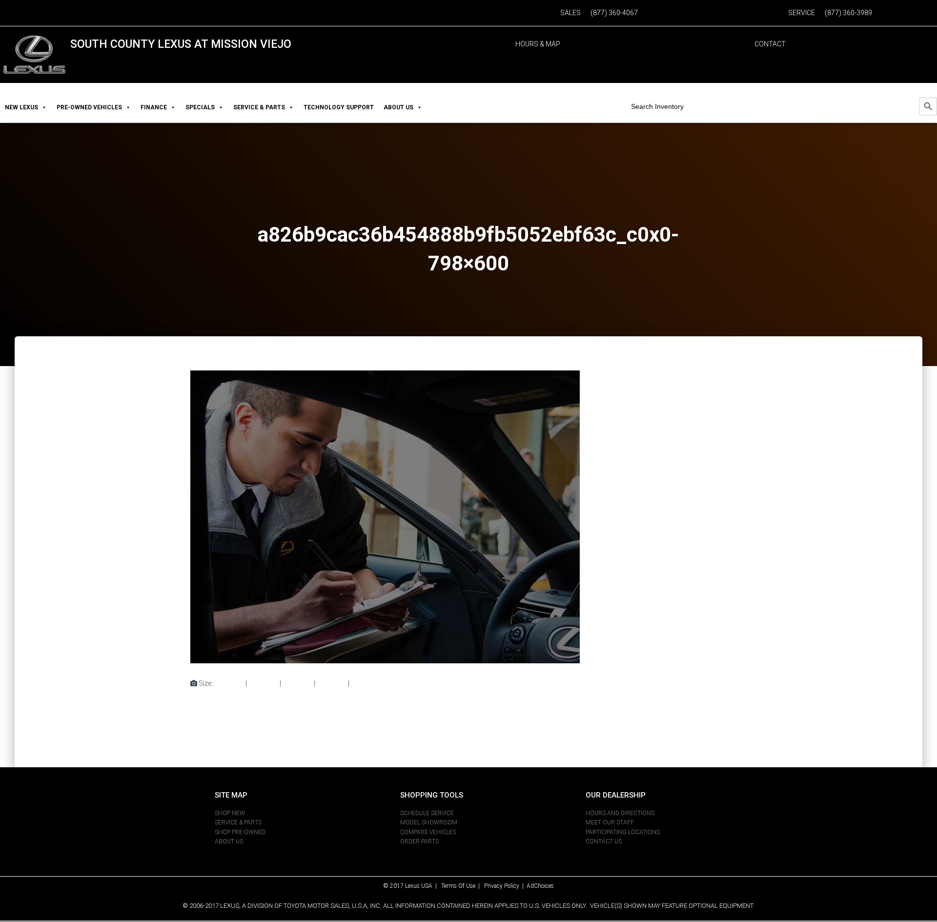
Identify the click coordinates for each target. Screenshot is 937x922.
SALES (570, 13)
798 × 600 (366, 683)
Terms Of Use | (462, 885)
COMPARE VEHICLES (428, 832)
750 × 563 (297, 683)
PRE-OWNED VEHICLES (89, 107)
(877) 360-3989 (848, 13)
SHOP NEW (230, 813)
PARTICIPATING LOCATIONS (623, 832)
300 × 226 (263, 683)
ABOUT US (398, 107)
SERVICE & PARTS (259, 107)
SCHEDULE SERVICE (427, 813)
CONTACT (770, 44)
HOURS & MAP (537, 44)
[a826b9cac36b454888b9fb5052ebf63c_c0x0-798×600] (385, 516)
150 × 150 (229, 683)
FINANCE (154, 107)
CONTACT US (604, 841)
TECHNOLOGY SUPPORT (339, 107)
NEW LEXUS (21, 107)
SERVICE (801, 13)
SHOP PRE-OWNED (240, 832)
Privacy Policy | (505, 885)
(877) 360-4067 (614, 13)
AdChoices (540, 885)
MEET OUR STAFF (610, 822)
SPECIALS (200, 107)
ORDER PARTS (419, 841)
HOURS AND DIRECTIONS (620, 813)
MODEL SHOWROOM (428, 822)
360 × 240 (331, 683)
